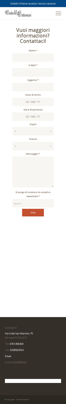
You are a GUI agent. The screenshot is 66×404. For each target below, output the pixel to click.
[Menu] (57, 13)
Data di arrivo (33, 94)
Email (8, 356)
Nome (33, 50)
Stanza (33, 138)
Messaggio (33, 153)
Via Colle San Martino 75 (19, 333)
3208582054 (16, 350)
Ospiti (33, 124)
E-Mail (33, 65)
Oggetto (33, 80)
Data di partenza (33, 109)
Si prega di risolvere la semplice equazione (33, 194)
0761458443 (16, 344)
